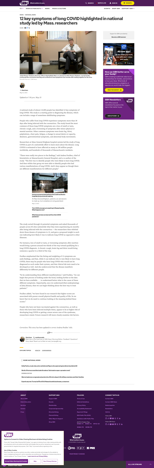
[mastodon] (115, 424)
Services (23, 405)
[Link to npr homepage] (81, 448)
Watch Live (102, 3)
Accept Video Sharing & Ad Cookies (16, 461)
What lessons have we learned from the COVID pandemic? (46, 216)
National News (30, 14)
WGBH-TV (80, 424)
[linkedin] (119, 418)
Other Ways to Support (56, 418)
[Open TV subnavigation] (22, 8)
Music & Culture (59, 8)
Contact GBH (109, 398)
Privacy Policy (81, 405)
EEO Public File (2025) (84, 415)
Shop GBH (116, 8)
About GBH (24, 398)
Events (107, 8)
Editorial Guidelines (83, 402)
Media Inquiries (110, 405)
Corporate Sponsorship (56, 408)
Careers (23, 408)
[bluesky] (113, 418)
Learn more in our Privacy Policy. (38, 456)
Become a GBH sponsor (119, 37)
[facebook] (117, 418)
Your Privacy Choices (77, 454)
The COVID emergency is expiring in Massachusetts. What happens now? (48, 209)
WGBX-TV (88, 424)
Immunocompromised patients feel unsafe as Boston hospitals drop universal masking (48, 195)
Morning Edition (26, 373)
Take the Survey (113, 90)
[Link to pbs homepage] (71, 448)
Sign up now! (112, 116)
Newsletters (109, 408)
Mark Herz (25, 90)
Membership (53, 405)
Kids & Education (26, 402)
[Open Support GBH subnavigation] (133, 8)
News (47, 8)
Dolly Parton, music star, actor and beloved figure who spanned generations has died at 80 (49, 366)
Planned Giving (53, 415)
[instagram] (106, 418)
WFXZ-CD (96, 424)
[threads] (115, 418)
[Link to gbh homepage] (24, 3)
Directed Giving (53, 412)
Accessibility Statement (84, 408)
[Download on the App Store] (119, 63)
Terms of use (81, 398)
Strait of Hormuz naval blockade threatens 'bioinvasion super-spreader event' (45, 370)
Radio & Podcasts (33, 8)
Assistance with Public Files (85, 418)
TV (21, 8)
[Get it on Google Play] (128, 63)
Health (37, 350)
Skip (35, 461)
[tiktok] (108, 418)
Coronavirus (46, 350)
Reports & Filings (82, 412)
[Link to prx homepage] (91, 448)
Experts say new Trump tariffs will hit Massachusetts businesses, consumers (45, 381)
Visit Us (107, 412)
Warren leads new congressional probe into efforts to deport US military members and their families (52, 377)
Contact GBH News (111, 402)
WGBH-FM (80, 427)
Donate (129, 3)
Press (22, 412)
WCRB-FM (88, 427)
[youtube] (110, 418)
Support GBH (127, 8)
